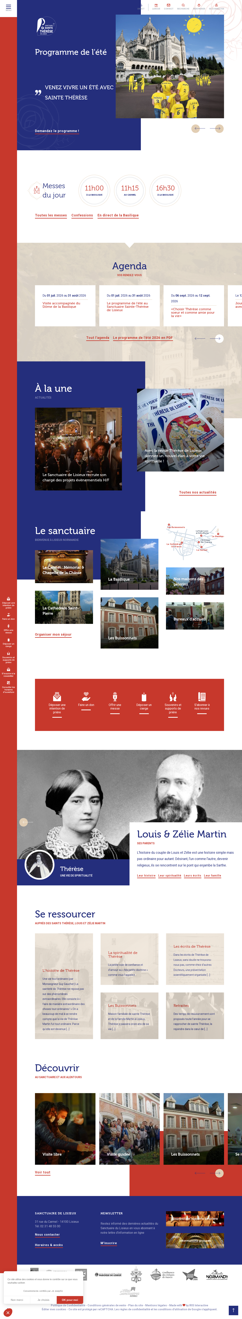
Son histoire (33, 875)
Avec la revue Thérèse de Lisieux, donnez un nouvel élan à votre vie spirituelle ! (175, 455)
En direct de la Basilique (118, 215)
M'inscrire (109, 1243)
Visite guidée (118, 1154)
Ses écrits (75, 875)
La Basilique (119, 579)
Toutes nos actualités (197, 492)
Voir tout (42, 1172)
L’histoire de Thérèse (61, 970)
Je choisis (43, 1299)
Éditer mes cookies (54, 1309)
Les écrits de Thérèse (192, 946)
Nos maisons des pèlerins (188, 582)
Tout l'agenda (97, 338)
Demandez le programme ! (57, 131)
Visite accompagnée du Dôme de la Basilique (61, 305)
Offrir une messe (8, 631)
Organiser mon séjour (53, 634)
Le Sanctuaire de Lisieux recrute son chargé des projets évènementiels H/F (76, 477)
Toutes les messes (51, 215)
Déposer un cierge (8, 645)
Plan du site (135, 1305)
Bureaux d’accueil (190, 619)
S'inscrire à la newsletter (8, 674)
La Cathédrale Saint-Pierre (61, 611)
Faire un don (8, 619)
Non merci (17, 1299)
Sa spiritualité (55, 875)
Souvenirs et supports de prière (8, 660)
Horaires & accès (49, 1245)
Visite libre (52, 1154)
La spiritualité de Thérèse (122, 955)
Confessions (82, 215)
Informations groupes (195, 1240)
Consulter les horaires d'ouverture (8, 689)
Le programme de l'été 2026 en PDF (143, 338)
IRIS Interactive (198, 1305)
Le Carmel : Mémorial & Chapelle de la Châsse (63, 570)
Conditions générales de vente (107, 1305)
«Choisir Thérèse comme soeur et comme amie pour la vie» (193, 312)
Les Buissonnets (122, 638)
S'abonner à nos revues (202, 706)
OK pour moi (70, 1299)
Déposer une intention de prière (8, 605)
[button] (200, 128)
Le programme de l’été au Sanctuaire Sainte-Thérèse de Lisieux (128, 306)
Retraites (181, 1005)
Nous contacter (47, 1234)
